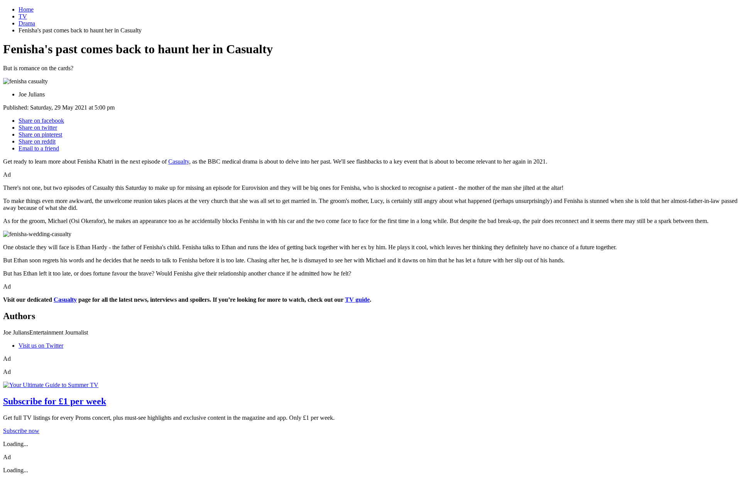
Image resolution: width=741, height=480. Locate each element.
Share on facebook (41, 120)
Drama (27, 23)
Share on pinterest (40, 134)
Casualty (178, 161)
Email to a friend (39, 148)
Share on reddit (37, 141)
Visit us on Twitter (41, 345)
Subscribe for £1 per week (54, 401)
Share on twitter (38, 127)
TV (23, 16)
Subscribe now (21, 431)
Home (26, 9)
